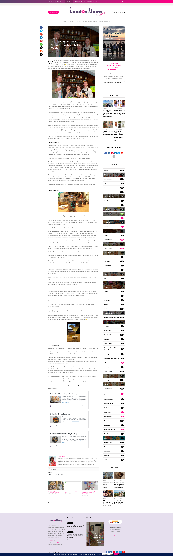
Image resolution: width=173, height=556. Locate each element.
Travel (77, 4)
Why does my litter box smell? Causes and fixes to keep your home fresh (119, 485)
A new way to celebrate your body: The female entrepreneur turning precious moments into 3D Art (93, 1)
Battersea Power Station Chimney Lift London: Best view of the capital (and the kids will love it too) (107, 114)
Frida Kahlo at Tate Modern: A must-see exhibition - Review (108, 133)
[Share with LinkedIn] (41, 37)
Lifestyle (108, 4)
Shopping (122, 4)
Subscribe (54, 12)
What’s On (71, 4)
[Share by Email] (41, 54)
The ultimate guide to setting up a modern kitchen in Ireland (108, 485)
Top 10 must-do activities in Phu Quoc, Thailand (118, 502)
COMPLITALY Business (59, 552)
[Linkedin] (51, 469)
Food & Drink (84, 4)
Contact (78, 21)
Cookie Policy (111, 535)
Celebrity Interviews (53, 4)
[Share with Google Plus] (41, 34)
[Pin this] (41, 41)
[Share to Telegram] (41, 47)
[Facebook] (49, 469)
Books (90, 4)
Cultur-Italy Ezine (104, 21)
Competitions (63, 4)
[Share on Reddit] (41, 51)
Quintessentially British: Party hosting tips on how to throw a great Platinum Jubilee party (90, 492)
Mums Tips (115, 4)
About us (70, 21)
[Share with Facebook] (41, 27)
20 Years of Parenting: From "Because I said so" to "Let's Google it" (108, 503)
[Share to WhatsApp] (41, 44)
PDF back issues (61, 542)
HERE (51, 540)
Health (102, 4)
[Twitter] (53, 469)
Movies (96, 4)
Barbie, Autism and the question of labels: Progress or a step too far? (119, 113)
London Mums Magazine (90, 21)
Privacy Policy (119, 535)
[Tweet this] (41, 30)
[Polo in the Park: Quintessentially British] (73, 485)
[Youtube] (55, 469)
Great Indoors (55, 30)
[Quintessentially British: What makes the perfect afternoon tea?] (56, 485)
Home (64, 21)
